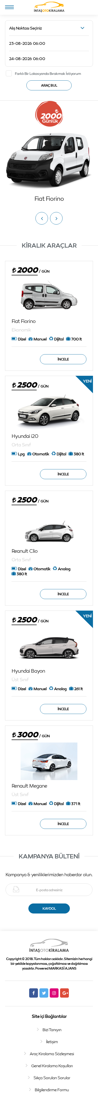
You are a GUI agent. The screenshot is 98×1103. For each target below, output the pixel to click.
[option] (49, 151)
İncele (63, 359)
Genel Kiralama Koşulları (52, 1065)
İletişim (52, 1041)
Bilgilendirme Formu (52, 1089)
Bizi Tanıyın (51, 1029)
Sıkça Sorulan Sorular (51, 1077)
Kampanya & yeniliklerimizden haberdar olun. (49, 874)
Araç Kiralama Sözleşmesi (52, 1053)
